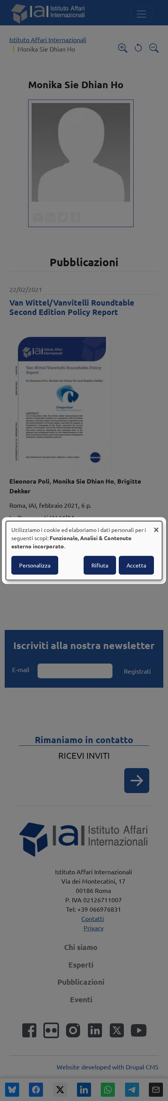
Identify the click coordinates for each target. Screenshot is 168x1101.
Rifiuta (99, 565)
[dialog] (84, 550)
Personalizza (34, 565)
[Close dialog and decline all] (156, 526)
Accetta (136, 565)
